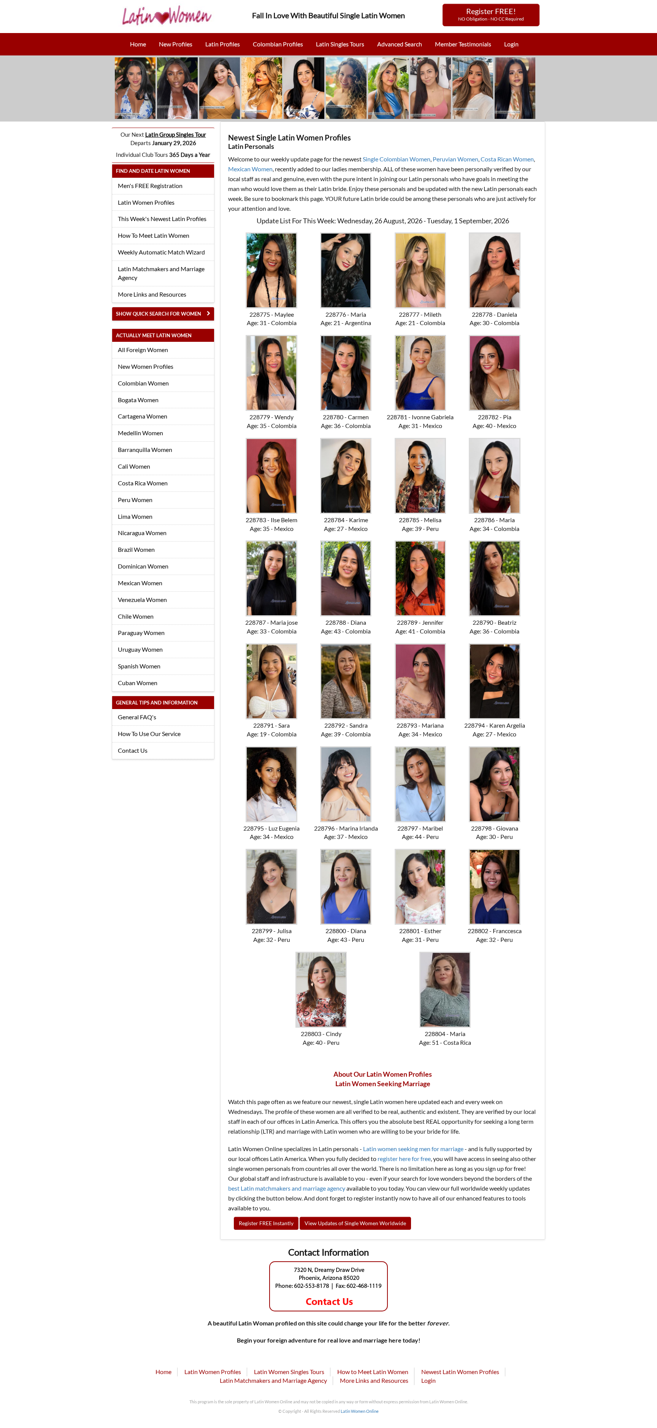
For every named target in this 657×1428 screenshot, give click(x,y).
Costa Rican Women (507, 159)
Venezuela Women (142, 599)
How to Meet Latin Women (372, 1371)
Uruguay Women (140, 649)
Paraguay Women (141, 632)
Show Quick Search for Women (158, 314)
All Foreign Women (143, 349)
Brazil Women (136, 549)
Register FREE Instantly (266, 1223)
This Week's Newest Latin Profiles (162, 218)
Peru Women (135, 499)
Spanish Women (139, 666)
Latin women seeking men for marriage (413, 1148)
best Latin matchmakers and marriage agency (286, 1188)
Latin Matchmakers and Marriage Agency (161, 273)
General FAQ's (137, 716)
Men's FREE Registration (150, 185)
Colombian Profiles (278, 43)
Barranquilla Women (145, 449)
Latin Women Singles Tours (289, 1371)
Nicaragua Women (142, 532)
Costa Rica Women (143, 483)
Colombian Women (143, 383)
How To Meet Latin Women (153, 235)
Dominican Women (143, 566)
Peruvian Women (455, 159)
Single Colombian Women (396, 159)
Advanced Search (399, 43)
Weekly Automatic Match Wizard (161, 252)
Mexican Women (140, 582)
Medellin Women (140, 432)
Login (511, 43)
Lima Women (135, 516)
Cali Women (134, 466)
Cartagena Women (142, 416)
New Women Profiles (145, 366)
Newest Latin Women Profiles (460, 1371)
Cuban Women (137, 682)
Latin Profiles (222, 43)
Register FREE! (491, 14)
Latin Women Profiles (146, 202)
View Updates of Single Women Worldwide (355, 1223)
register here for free (404, 1158)
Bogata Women (138, 399)
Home (138, 43)
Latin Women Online (360, 1411)
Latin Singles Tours (340, 43)
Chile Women (136, 616)
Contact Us (133, 750)
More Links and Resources (152, 294)
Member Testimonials (463, 43)
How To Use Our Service (149, 733)
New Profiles (175, 43)
